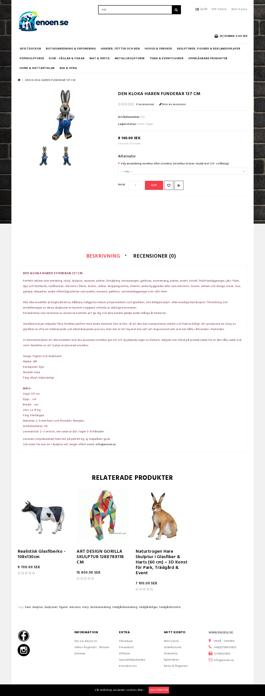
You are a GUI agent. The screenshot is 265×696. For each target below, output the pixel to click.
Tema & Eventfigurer (167, 58)
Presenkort (126, 647)
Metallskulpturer (130, 58)
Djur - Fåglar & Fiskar (67, 58)
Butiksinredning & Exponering (71, 48)
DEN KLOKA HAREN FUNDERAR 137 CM (50, 80)
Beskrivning (103, 256)
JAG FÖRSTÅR (159, 690)
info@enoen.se (106, 444)
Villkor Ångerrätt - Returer (92, 647)
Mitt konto (171, 641)
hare (28, 607)
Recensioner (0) (154, 256)
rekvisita (75, 607)
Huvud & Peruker (158, 48)
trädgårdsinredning (124, 607)
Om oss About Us (85, 641)
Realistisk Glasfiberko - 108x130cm (41, 554)
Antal (121, 184)
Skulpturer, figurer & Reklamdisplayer (208, 48)
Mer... (141, 690)
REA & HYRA (68, 68)
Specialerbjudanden (132, 659)
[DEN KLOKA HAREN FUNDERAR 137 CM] (44, 156)
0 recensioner (145, 104)
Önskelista (171, 653)
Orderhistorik (173, 647)
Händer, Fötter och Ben (120, 48)
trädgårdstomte (170, 607)
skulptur (37, 607)
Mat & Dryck (99, 58)
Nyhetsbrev (171, 659)
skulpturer (51, 607)
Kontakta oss (128, 666)
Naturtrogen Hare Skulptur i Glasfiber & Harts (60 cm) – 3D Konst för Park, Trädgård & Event (161, 562)
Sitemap (80, 653)
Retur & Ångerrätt (176, 666)
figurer (63, 607)
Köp (154, 185)
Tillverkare (126, 641)
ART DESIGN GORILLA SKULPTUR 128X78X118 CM (100, 557)
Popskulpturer (32, 58)
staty (85, 607)
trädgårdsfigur (148, 607)
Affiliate (124, 653)
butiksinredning (100, 607)
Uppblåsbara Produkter (208, 58)
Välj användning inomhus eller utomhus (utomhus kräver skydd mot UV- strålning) (175, 163)
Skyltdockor (30, 48)
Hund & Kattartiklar (37, 68)
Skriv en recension (174, 104)
